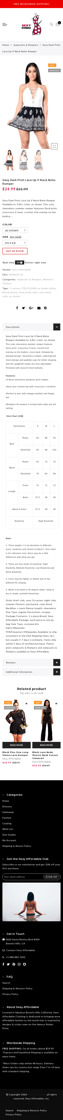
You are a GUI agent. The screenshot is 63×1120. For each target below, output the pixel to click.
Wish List (7, 829)
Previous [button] (8, 107)
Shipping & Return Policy (16, 846)
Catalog (6, 823)
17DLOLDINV (28, 288)
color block (44, 292)
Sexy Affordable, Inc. (37, 1098)
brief (28, 292)
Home (5, 45)
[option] (31, 105)
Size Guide (15, 236)
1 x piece (14, 288)
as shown (11, 230)
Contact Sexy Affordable (20, 950)
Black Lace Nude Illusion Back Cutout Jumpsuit (45, 755)
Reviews (11, 662)
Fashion (6, 817)
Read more (16, 745)
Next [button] (50, 107)
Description (13, 327)
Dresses (7, 806)
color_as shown (11, 296)
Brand (5, 292)
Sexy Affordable (21, 269)
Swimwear (8, 812)
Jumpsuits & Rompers (25, 45)
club (34, 292)
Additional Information (19, 671)
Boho (53, 288)
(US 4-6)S (10, 242)
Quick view (26, 703)
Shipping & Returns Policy (17, 988)
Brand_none (17, 292)
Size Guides (9, 834)
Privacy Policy (10, 994)
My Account (9, 840)
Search (6, 982)
